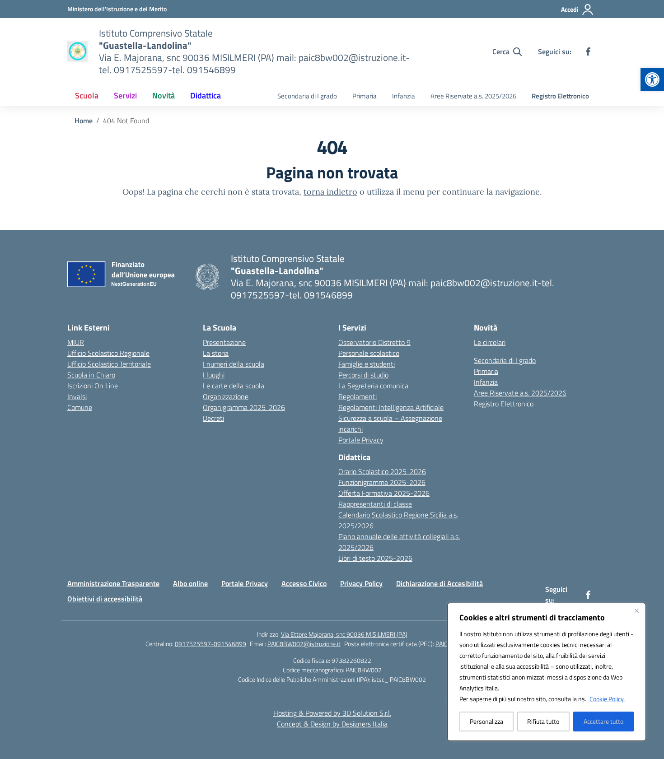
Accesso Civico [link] (304, 583)
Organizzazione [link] (225, 396)
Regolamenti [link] (357, 396)
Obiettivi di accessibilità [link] (104, 598)
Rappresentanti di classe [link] (375, 503)
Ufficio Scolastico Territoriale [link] (109, 364)
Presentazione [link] (224, 342)
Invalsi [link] (77, 396)
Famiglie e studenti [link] (366, 364)
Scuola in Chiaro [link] (91, 374)
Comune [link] (79, 407)
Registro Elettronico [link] (560, 96)
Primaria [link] (364, 96)
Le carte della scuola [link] (233, 385)
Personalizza (486, 721)
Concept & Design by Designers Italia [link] (332, 723)
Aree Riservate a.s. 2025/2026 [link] (473, 96)
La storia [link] (216, 353)
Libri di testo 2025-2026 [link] (375, 558)
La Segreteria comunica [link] (373, 385)
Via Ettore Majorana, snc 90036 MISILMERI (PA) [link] (344, 634)
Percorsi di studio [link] (363, 374)
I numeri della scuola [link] (233, 364)
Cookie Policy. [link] (607, 698)
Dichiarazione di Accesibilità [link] (439, 583)
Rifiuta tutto (543, 721)
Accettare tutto (603, 721)
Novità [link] (163, 95)
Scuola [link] (86, 95)
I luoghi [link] (213, 374)
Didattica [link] (205, 95)
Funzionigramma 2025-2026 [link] (382, 482)
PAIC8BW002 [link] (364, 670)
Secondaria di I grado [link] (307, 96)
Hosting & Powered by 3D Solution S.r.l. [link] (332, 713)
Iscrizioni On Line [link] (92, 385)
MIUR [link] (75, 342)
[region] (546, 672)
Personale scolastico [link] (368, 353)
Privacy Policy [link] (361, 583)
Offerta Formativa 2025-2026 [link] (384, 493)
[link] (652, 79)
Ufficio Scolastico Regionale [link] (108, 353)
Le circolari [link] (489, 342)
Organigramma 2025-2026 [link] (244, 407)
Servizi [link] (125, 95)
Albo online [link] (190, 583)
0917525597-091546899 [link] (210, 643)
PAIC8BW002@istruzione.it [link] (304, 643)
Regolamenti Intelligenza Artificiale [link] (391, 407)
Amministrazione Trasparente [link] (113, 583)
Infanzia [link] (403, 96)
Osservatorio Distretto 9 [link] (374, 342)
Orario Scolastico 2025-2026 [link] (382, 471)
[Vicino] (636, 610)
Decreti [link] (213, 418)
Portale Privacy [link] (360, 439)
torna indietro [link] (330, 191)
